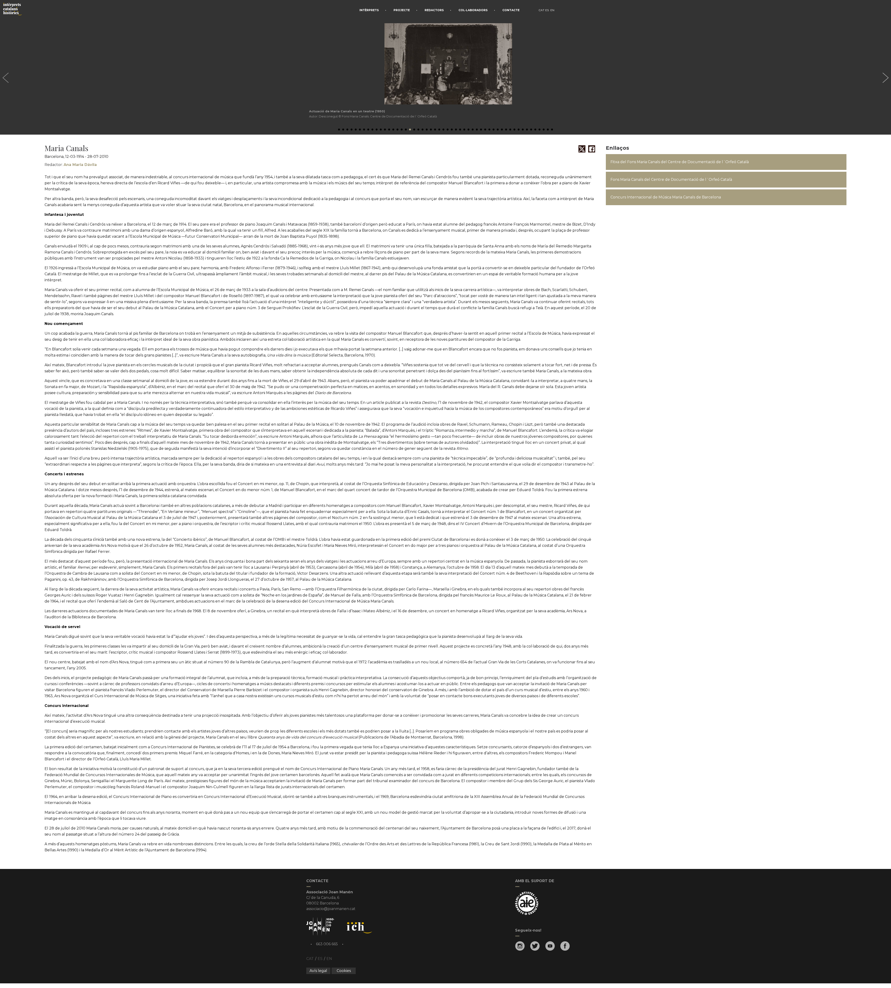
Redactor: (71, 164)
